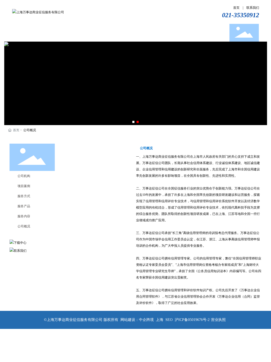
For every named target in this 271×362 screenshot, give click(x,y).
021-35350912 (240, 15)
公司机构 (23, 176)
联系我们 (252, 8)
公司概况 (23, 226)
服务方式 (23, 196)
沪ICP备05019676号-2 (192, 320)
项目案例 (23, 186)
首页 (236, 8)
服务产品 (23, 206)
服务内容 (23, 216)
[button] (133, 122)
